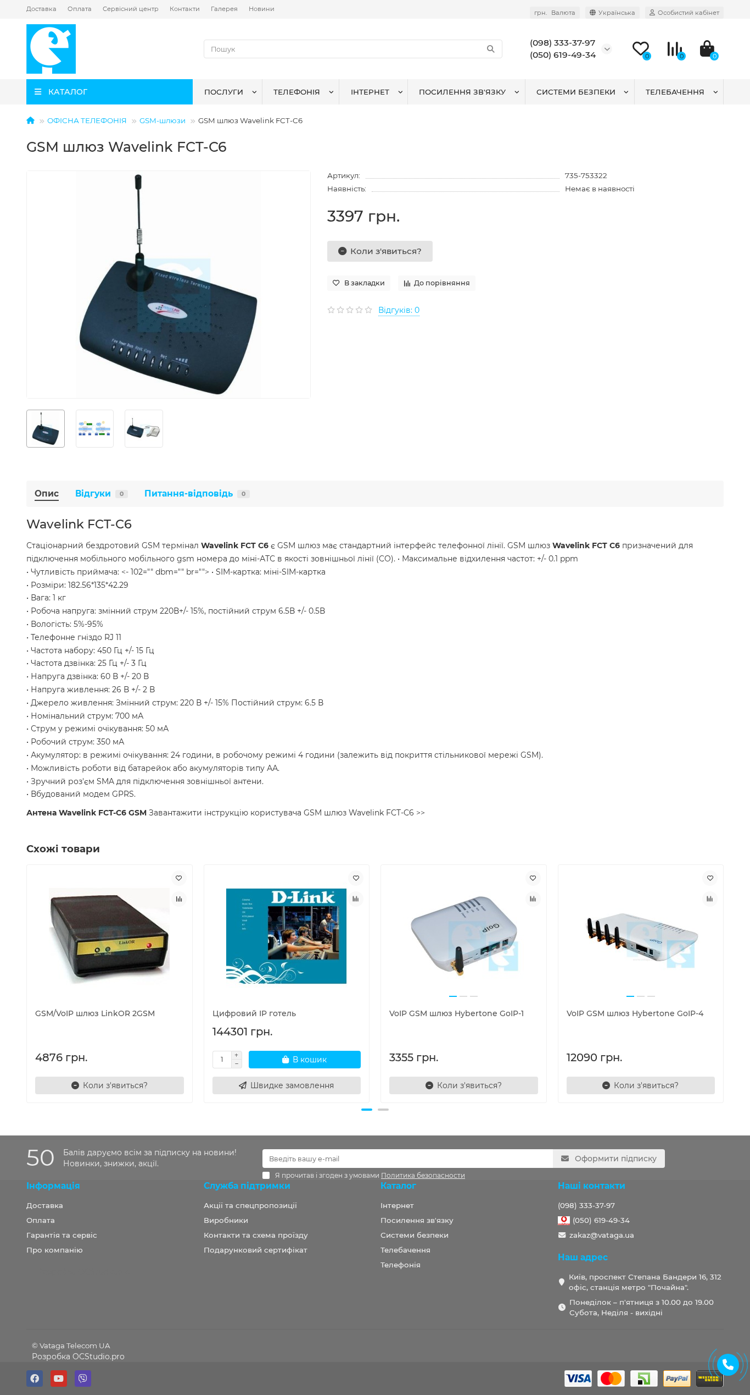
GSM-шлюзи (162, 120)
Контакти (185, 9)
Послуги (223, 91)
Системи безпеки (575, 91)
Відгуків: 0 (398, 310)
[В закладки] (179, 878)
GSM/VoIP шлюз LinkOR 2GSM (95, 1013)
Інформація (53, 1186)
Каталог (398, 1186)
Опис (47, 493)
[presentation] (27, 982)
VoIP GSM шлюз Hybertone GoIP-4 (635, 1013)
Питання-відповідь (194, 493)
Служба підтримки (247, 1186)
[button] (366, 1110)
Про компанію (54, 1249)
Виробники (226, 1220)
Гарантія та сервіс (61, 1235)
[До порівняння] (179, 899)
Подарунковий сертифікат (255, 1249)
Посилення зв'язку (462, 91)
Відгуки (99, 493)
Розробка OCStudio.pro (78, 1356)
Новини (262, 9)
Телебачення (675, 91)
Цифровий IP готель (254, 1013)
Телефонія (296, 91)
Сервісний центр (131, 9)
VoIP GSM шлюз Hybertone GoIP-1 (456, 1013)
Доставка (41, 9)
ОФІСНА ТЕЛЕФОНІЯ (87, 120)
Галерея (224, 9)
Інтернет (370, 91)
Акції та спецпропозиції (250, 1205)
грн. (554, 12)
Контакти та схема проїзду (256, 1235)
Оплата (80, 9)
